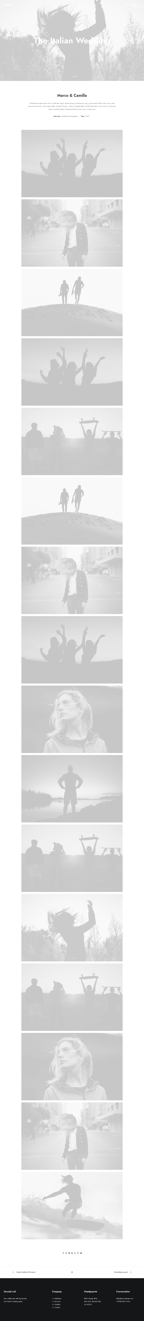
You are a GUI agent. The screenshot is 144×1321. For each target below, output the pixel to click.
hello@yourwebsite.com (124, 1298)
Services (58, 1301)
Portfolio (58, 1304)
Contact (57, 1307)
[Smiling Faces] (7, 5)
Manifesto (58, 1298)
